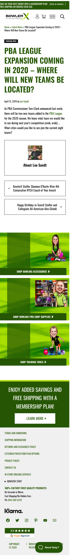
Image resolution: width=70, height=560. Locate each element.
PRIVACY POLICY (12, 460)
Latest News (17, 27)
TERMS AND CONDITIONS (16, 433)
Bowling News (11, 41)
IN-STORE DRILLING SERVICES (18, 474)
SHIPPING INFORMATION (15, 440)
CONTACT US (10, 467)
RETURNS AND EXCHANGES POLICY (20, 447)
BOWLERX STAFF (14, 481)
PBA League (55, 113)
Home (7, 27)
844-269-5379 (15, 500)
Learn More (35, 418)
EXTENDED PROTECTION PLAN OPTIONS (22, 453)
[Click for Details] (56, 4)
